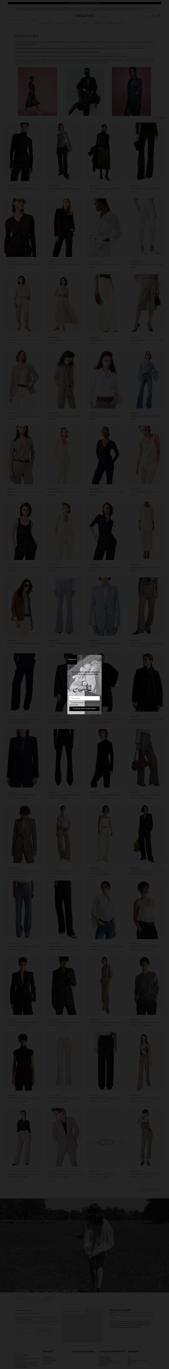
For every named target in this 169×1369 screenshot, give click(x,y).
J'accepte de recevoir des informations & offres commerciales (84, 703)
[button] (99, 657)
